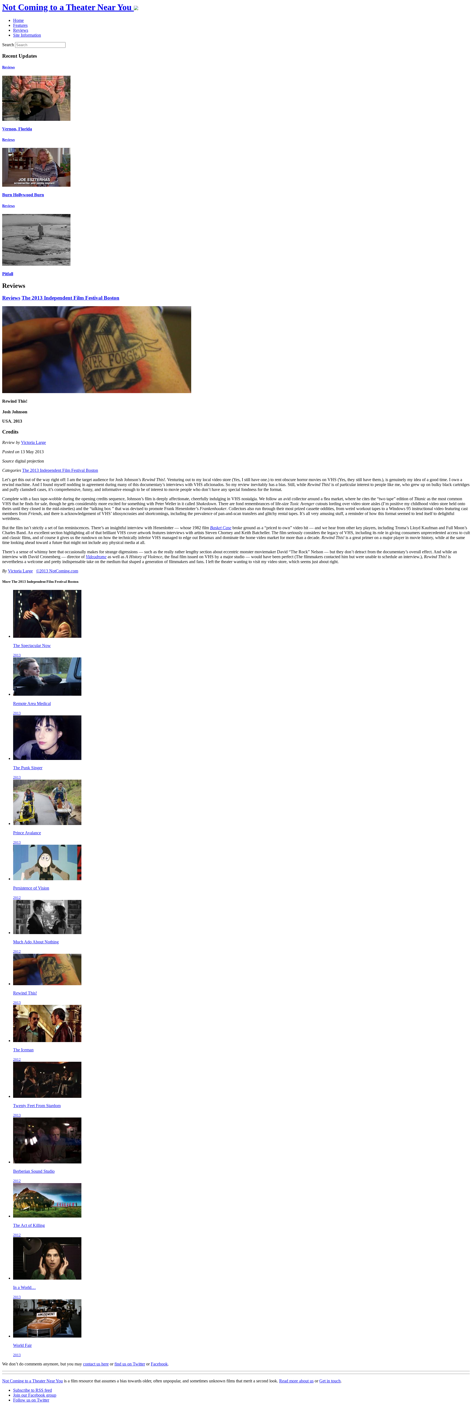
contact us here (96, 1364)
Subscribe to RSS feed (32, 1390)
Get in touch (330, 1381)
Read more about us (296, 1381)
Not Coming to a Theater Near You (32, 1381)
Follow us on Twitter (31, 1400)
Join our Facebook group (34, 1395)
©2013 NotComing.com (57, 571)
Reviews (8, 67)
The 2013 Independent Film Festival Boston (70, 298)
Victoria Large (33, 442)
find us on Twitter (129, 1364)
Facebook (159, 1364)
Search (8, 44)
